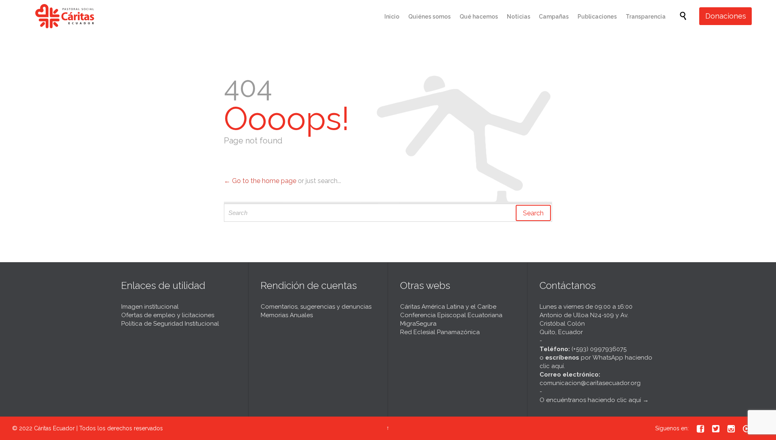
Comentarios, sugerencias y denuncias (316, 306)
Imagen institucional (150, 306)
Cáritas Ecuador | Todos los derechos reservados (98, 428)
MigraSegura (418, 323)
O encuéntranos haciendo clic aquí (590, 400)
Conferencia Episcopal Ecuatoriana (451, 315)
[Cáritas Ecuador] (64, 16)
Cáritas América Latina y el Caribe (448, 306)
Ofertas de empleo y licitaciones (167, 315)
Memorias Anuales (287, 315)
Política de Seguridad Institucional (170, 323)
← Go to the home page (260, 181)
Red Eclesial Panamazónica (440, 332)
